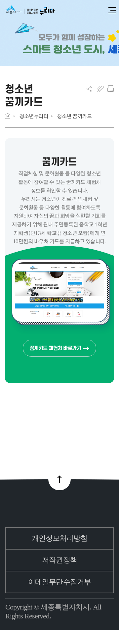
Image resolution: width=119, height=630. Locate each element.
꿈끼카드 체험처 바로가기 (55, 348)
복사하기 (100, 88)
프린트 (110, 88)
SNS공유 (89, 88)
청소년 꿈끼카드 (74, 116)
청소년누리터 (33, 116)
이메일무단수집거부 (59, 582)
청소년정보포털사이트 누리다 (30, 10)
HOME (7, 116)
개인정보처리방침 (60, 538)
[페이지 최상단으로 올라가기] (59, 479)
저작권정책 (59, 560)
